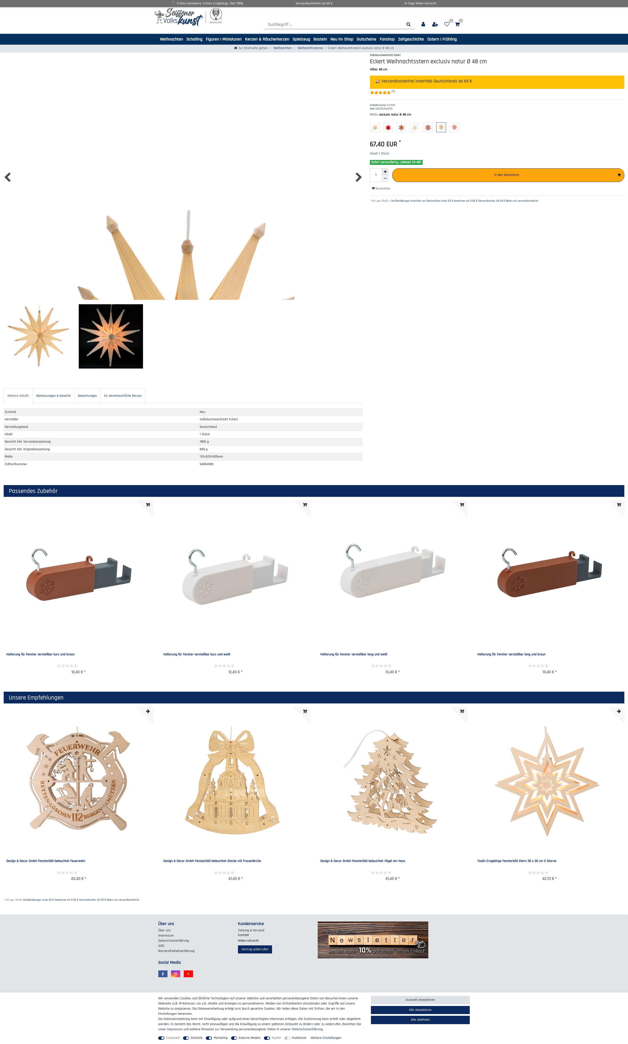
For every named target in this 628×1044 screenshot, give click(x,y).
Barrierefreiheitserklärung (176, 951)
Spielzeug (301, 39)
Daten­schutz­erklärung (173, 940)
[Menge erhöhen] (385, 171)
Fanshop (387, 39)
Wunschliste (382, 188)
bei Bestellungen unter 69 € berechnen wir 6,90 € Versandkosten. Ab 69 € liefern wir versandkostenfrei (81, 900)
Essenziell (173, 1038)
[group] (235, 782)
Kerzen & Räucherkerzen (267, 39)
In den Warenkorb (506, 175)
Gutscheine (366, 39)
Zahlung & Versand (251, 930)
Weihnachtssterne (310, 48)
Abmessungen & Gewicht (53, 396)
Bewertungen (87, 396)
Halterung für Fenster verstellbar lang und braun (511, 655)
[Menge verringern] (385, 178)
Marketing (221, 1038)
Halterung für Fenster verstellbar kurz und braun (40, 655)
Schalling (194, 39)
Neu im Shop (341, 39)
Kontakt (243, 935)
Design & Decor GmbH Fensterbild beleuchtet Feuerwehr (45, 861)
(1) (393, 91)
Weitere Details (18, 396)
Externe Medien (250, 1038)
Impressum (166, 935)
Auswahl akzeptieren (420, 1000)
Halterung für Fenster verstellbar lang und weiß (353, 655)
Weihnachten (171, 39)
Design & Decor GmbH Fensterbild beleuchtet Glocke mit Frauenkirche (212, 861)
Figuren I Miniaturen (224, 39)
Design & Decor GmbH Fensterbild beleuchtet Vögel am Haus (362, 861)
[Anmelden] (424, 24)
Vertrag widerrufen (255, 949)
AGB (161, 946)
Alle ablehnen (420, 1020)
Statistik (196, 1038)
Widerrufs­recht (248, 940)
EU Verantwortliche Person (123, 396)
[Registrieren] (435, 24)
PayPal (276, 1038)
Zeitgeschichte (411, 39)
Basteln (320, 39)
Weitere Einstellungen (326, 1038)
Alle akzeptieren (420, 1010)
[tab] (18, 395)
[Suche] (408, 24)
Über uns (164, 930)
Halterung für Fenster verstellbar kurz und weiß (196, 655)
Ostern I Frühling (442, 39)
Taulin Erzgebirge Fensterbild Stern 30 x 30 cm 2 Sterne (516, 861)
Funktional (299, 1038)
